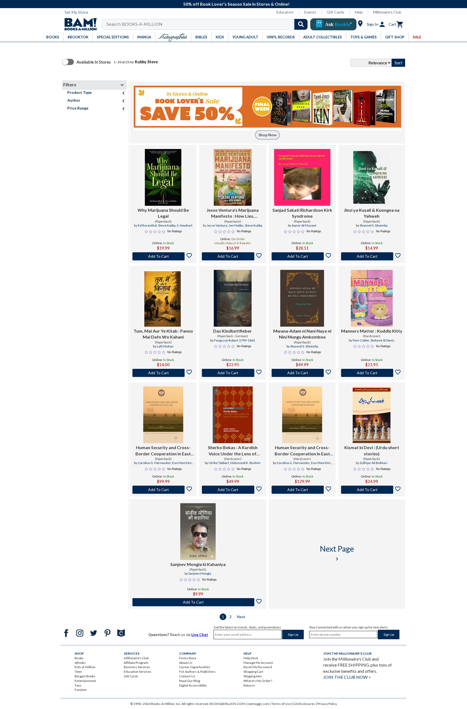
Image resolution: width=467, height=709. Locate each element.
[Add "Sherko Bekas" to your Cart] (232, 490)
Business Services (137, 667)
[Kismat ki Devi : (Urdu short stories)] (371, 415)
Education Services (137, 672)
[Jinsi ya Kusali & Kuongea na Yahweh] (371, 177)
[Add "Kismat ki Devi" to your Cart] (371, 490)
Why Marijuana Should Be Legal (163, 212)
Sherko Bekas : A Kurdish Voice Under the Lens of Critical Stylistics (233, 451)
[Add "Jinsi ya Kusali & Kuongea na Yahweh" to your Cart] (371, 256)
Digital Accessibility (193, 685)
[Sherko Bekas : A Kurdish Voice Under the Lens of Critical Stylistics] (232, 415)
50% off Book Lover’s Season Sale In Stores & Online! (236, 3)
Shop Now (267, 134)
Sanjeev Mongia (199, 573)
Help (359, 12)
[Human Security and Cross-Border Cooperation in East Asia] (163, 415)
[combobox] (208, 24)
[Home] (79, 24)
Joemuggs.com (258, 704)
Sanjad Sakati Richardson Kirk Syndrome (302, 212)
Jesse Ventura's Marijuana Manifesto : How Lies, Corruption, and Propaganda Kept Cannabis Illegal (233, 213)
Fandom (81, 690)
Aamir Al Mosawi (304, 225)
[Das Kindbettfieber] (232, 298)
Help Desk (250, 658)
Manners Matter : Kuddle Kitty (371, 330)
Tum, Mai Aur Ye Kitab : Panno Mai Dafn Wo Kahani (163, 333)
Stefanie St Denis (383, 340)
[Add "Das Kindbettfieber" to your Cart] (232, 373)
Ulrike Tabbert (219, 463)
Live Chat (199, 634)
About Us (185, 663)
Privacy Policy (327, 704)
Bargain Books (85, 676)
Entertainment (85, 681)
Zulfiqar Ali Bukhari (373, 463)
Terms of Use (281, 704)
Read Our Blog (189, 681)
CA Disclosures (304, 704)
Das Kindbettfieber (232, 330)
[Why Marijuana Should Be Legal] (163, 177)
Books (79, 658)
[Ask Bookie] (333, 24)
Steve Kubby (166, 225)
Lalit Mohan (165, 346)
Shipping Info (252, 676)
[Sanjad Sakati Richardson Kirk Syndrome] (302, 177)
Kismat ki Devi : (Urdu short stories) (371, 450)
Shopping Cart (253, 672)
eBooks (80, 663)
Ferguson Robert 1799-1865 (234, 340)
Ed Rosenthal (147, 225)
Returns (249, 685)
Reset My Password (257, 667)
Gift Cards (335, 12)
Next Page (337, 553)
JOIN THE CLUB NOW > (347, 677)
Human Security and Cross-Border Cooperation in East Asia (163, 451)
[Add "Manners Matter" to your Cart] (371, 373)
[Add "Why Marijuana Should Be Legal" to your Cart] (163, 256)
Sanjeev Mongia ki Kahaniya (198, 564)
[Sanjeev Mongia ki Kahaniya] (198, 531)
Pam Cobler (361, 340)
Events (310, 12)
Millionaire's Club (387, 12)
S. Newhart (184, 225)
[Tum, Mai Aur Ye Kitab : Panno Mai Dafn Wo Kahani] (163, 298)
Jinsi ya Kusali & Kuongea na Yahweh (371, 212)
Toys (78, 685)
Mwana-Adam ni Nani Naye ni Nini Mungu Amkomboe (302, 333)
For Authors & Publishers (197, 672)
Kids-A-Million (85, 667)
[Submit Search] (301, 24)
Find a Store (187, 658)
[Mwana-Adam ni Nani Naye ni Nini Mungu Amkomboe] (302, 298)
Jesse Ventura (217, 225)
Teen (78, 672)
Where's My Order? (257, 681)
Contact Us (187, 676)
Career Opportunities (194, 667)
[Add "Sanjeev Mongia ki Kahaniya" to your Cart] (197, 602)
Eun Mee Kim (182, 463)
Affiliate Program (136, 663)
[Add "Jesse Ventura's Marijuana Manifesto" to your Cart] (232, 256)
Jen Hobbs (236, 225)
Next (241, 616)
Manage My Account (258, 663)
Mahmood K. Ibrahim (245, 463)
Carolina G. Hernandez (154, 463)
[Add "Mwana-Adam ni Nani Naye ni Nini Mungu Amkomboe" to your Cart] (302, 373)
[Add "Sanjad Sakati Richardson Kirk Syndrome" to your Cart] (302, 256)
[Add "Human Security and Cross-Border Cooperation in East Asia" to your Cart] (163, 490)
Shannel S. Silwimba (374, 225)
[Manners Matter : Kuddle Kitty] (371, 298)
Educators (285, 12)
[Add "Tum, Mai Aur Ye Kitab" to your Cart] (163, 373)
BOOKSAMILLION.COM (227, 704)
